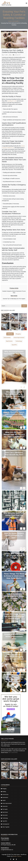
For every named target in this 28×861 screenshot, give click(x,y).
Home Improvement (7, 803)
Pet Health (4, 809)
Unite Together (5, 827)
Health (3, 800)
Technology (5, 818)
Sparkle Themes (17, 856)
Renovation (5, 815)
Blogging (4, 788)
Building (4, 791)
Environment (5, 797)
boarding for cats (11, 101)
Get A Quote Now (12, 752)
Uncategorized (5, 824)
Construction (5, 794)
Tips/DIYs (4, 821)
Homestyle (4, 806)
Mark (10, 54)
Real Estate (5, 812)
